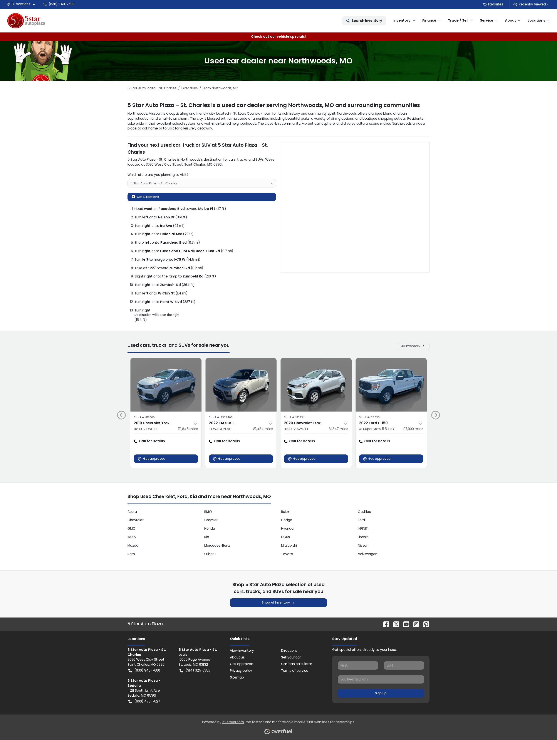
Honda (209, 528)
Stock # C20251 (370, 417)
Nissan (363, 545)
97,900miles (413, 429)
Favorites (495, 4)
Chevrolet (136, 520)
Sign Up (381, 693)
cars (232, 159)
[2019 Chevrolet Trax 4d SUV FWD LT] (165, 385)
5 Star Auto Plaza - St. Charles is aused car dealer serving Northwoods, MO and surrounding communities (274, 105)
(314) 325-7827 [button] (198, 670)
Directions (289, 650)
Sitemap (237, 677)
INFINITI (363, 528)
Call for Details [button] (152, 441)
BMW (208, 511)
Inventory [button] (402, 20)
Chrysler (211, 520)
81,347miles (338, 429)
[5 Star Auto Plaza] (26, 20)
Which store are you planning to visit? (158, 174)
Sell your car (291, 657)
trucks (242, 159)
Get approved (154, 458)
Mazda (133, 545)
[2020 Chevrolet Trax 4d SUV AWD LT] (316, 385)
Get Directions (148, 197)
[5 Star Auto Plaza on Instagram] (414, 624)
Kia (206, 537)
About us (237, 657)
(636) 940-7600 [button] (61, 4)
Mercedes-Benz (217, 545)
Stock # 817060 (144, 417)
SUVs (260, 159)
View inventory (242, 650)
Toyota (287, 554)
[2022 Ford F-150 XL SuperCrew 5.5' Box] (391, 385)
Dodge (286, 520)
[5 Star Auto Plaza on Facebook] (384, 624)
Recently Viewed (532, 4)
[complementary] (544, 727)
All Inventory (410, 346)
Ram (131, 554)
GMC (131, 528)
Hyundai (287, 528)
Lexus (285, 537)
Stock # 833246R (221, 417)
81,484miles (263, 429)
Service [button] (486, 20)
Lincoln (363, 537)
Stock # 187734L (295, 417)
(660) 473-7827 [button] (147, 701)
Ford (361, 520)
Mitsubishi (289, 545)
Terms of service (294, 670)
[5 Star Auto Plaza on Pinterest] (424, 624)
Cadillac (364, 511)
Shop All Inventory (276, 602)
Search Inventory (367, 20)
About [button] (510, 20)
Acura (132, 511)
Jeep (132, 537)
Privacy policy (241, 670)
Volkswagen (367, 554)
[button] (22, 4)
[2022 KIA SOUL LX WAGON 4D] (241, 385)
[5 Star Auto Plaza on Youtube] (404, 624)
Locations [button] (536, 20)
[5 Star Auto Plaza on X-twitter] (394, 624)
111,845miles (188, 429)
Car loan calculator (296, 664)
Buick (285, 511)
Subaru (210, 554)
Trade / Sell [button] (458, 20)
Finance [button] (429, 20)
